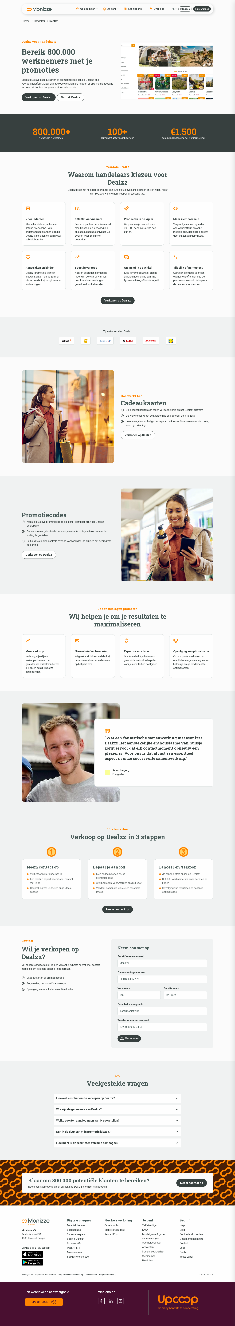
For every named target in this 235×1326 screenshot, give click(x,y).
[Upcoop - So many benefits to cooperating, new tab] (184, 1302)
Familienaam (171, 988)
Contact (184, 1243)
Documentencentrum (191, 1238)
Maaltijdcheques (76, 1225)
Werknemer (148, 1256)
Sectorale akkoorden (191, 1234)
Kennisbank (135, 8)
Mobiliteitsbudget (115, 1229)
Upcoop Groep (40, 1302)
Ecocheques (74, 1229)
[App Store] (32, 1254)
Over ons (159, 8)
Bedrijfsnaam (126, 956)
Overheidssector (151, 1242)
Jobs (182, 1247)
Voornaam (124, 988)
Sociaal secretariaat (153, 1251)
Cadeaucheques (76, 1234)
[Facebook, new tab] (101, 1301)
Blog (182, 1229)
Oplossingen (87, 8)
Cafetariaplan (112, 1225)
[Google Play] (32, 1262)
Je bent (111, 8)
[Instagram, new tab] (120, 1301)
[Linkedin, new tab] (111, 1301)
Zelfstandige (149, 1225)
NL (173, 9)
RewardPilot (111, 1234)
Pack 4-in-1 (73, 1247)
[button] (185, 9)
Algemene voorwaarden (45, 1275)
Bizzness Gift (74, 1243)
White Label (186, 1256)
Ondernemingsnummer (131, 972)
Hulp (182, 1225)
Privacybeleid (27, 1275)
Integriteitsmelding (107, 1275)
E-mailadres (125, 1004)
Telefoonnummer (128, 1020)
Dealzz (184, 1252)
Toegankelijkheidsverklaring (70, 1275)
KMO (145, 1229)
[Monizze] (39, 9)
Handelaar (147, 1260)
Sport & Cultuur (75, 1238)
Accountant (148, 1247)
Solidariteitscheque (78, 1256)
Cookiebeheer (91, 1275)
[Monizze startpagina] (39, 1221)
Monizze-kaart (75, 1252)
